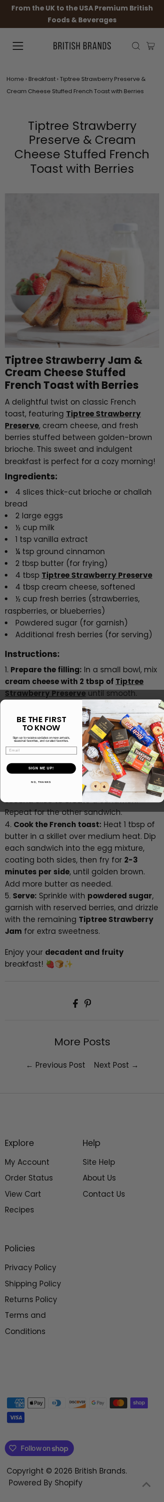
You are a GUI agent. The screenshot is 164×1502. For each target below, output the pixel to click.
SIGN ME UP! (41, 768)
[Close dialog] (159, 704)
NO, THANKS (41, 782)
